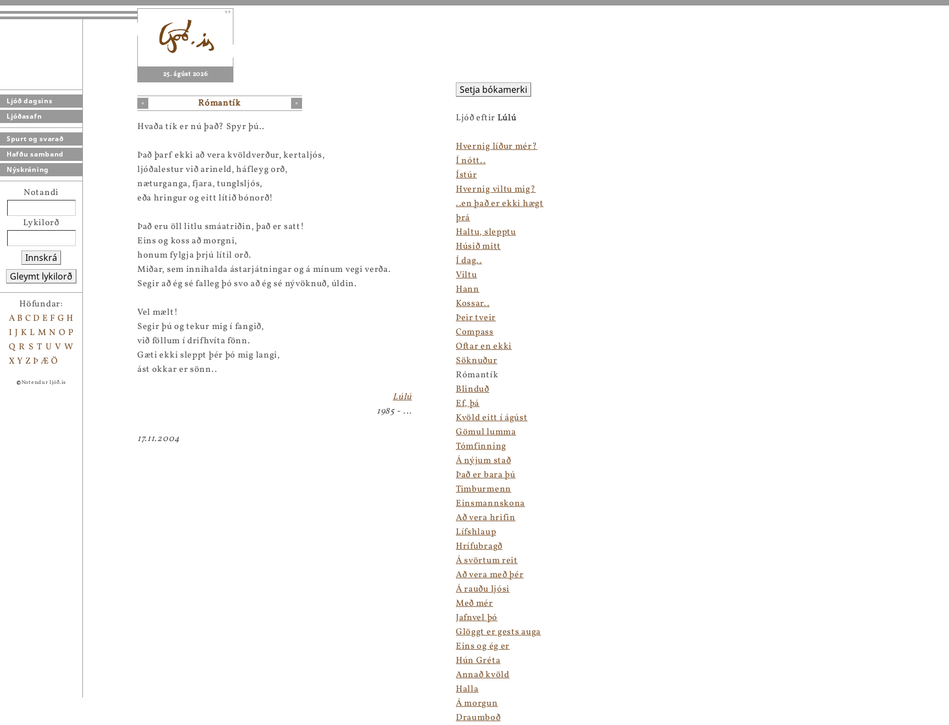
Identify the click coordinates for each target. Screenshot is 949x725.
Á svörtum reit (487, 561)
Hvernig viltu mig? (496, 189)
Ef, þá (467, 404)
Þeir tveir (476, 318)
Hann (467, 289)
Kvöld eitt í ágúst (492, 418)
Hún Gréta (478, 661)
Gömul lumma (486, 432)
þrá (463, 218)
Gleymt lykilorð (41, 276)
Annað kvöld (483, 675)
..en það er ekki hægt (500, 204)
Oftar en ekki (484, 347)
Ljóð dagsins (29, 100)
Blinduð (472, 389)
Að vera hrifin (486, 518)
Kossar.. (473, 304)
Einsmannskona (490, 504)
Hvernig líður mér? (497, 147)
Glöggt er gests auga (498, 632)
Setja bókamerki (493, 89)
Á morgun (477, 704)
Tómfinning (481, 446)
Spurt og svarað (35, 138)
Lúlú (402, 397)
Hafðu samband (35, 154)
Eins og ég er (483, 646)
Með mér (474, 604)
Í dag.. (469, 261)
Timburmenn (483, 489)
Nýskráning (28, 169)
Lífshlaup (476, 532)
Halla (467, 689)
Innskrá (41, 258)
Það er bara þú (486, 475)
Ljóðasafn (24, 116)
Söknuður (477, 361)
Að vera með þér (490, 575)
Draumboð (478, 718)
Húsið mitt (478, 247)
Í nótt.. (471, 161)
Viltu (466, 275)
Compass (475, 332)
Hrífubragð (479, 546)
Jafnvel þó (477, 618)
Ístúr (466, 175)
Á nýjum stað (483, 461)
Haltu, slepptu (486, 232)
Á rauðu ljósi (483, 589)
